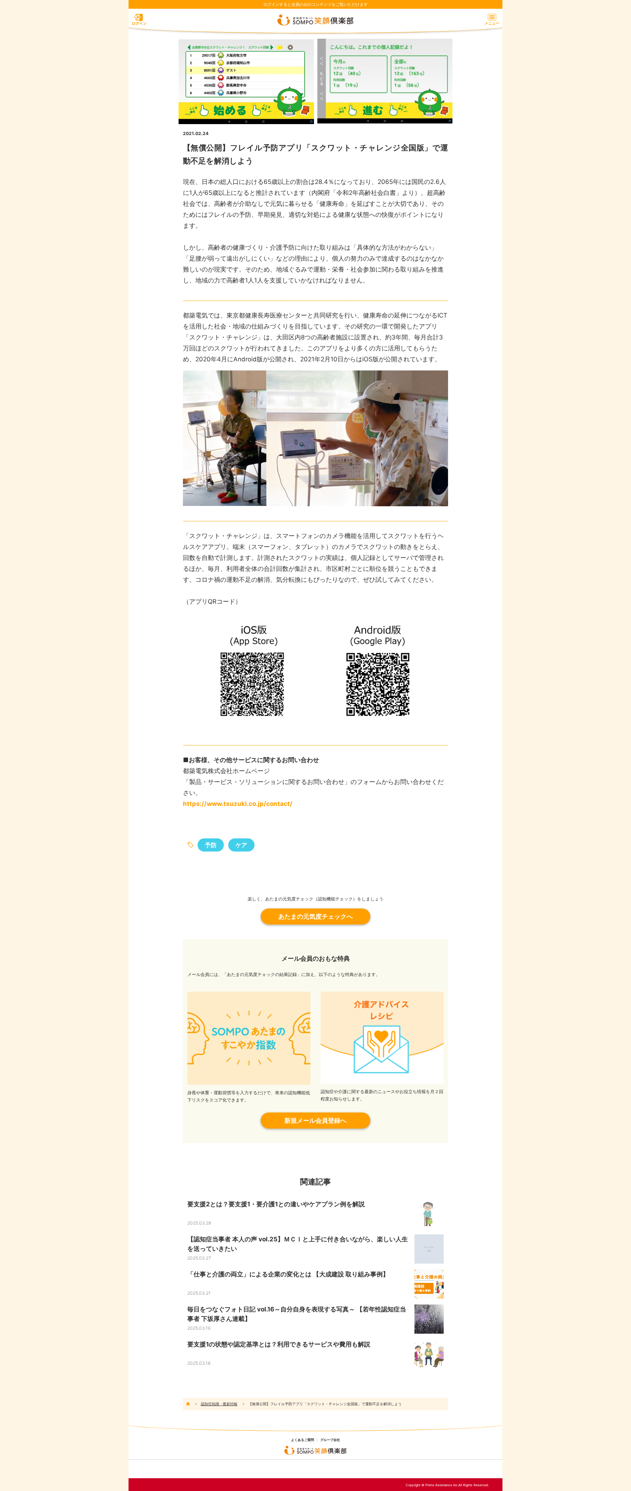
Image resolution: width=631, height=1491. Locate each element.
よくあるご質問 (302, 1440)
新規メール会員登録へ (315, 1120)
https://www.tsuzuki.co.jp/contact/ (237, 803)
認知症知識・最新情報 (219, 1404)
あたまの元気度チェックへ (315, 916)
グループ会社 (330, 1440)
